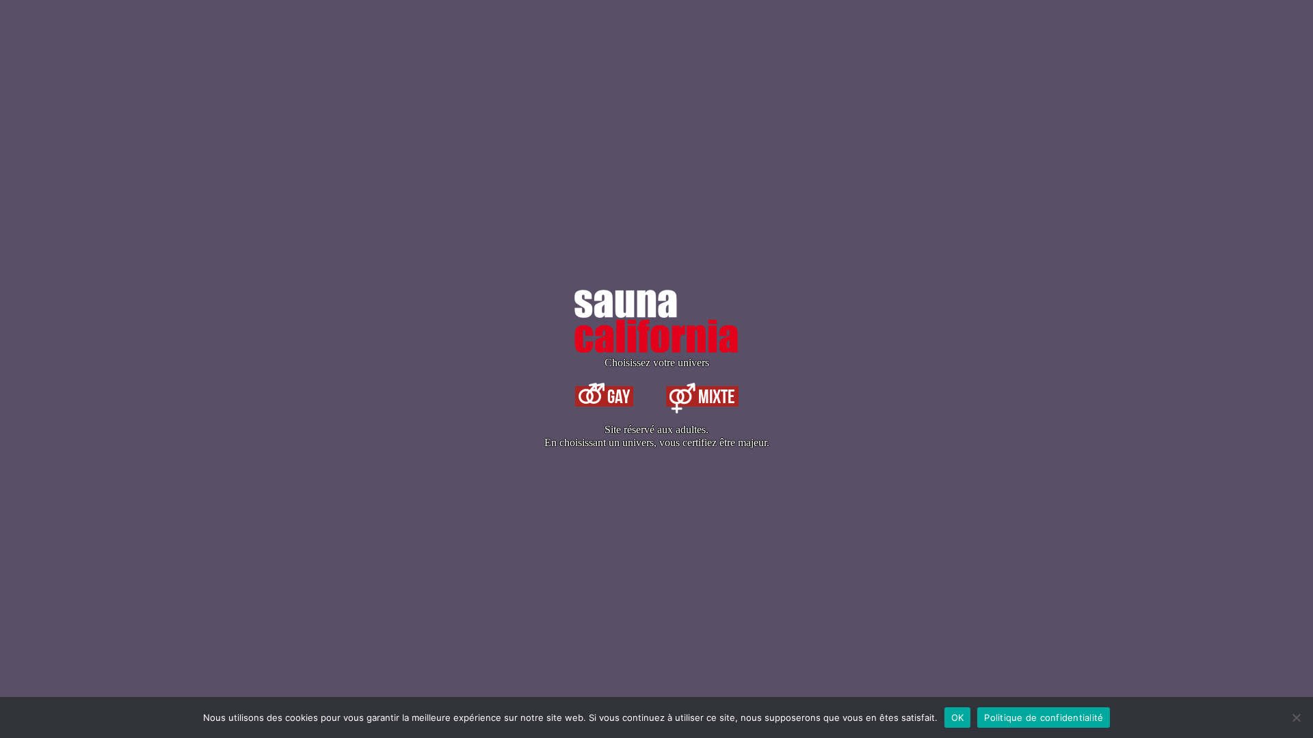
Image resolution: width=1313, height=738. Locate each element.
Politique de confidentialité (1043, 717)
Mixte (715, 396)
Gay (617, 396)
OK (957, 717)
